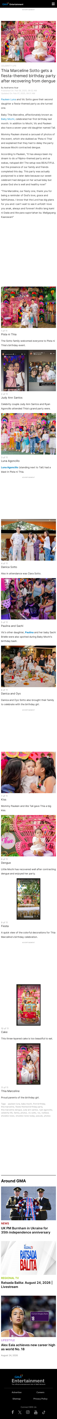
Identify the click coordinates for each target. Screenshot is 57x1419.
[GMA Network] (5, 6)
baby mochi (26, 1104)
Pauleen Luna (8, 99)
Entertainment (16, 4)
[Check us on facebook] (13, 1412)
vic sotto (32, 1112)
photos (24, 1112)
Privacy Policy (40, 1398)
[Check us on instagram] (28, 1412)
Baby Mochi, (8, 119)
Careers (40, 1392)
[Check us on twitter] (20, 1412)
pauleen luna (14, 1104)
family (16, 1112)
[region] (28, 14)
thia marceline (7, 1106)
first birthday (39, 1104)
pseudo (39, 1116)
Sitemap (16, 1398)
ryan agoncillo (45, 1110)
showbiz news (7, 1116)
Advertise (16, 1392)
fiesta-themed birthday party (29, 1106)
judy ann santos (30, 1110)
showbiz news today (25, 1116)
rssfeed (45, 1112)
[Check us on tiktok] (43, 1412)
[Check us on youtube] (36, 1412)
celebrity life (7, 1112)
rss (38, 1112)
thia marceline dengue (11, 1110)
